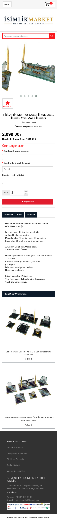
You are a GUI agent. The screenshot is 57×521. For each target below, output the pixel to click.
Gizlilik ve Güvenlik (15, 459)
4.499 (28, 359)
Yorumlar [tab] (31, 215)
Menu (7, 4)
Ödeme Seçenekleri (16, 471)
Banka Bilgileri (13, 465)
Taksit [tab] (19, 215)
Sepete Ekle (29, 202)
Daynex (17, 517)
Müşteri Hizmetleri (15, 447)
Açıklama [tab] (8, 215)
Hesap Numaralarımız (17, 453)
